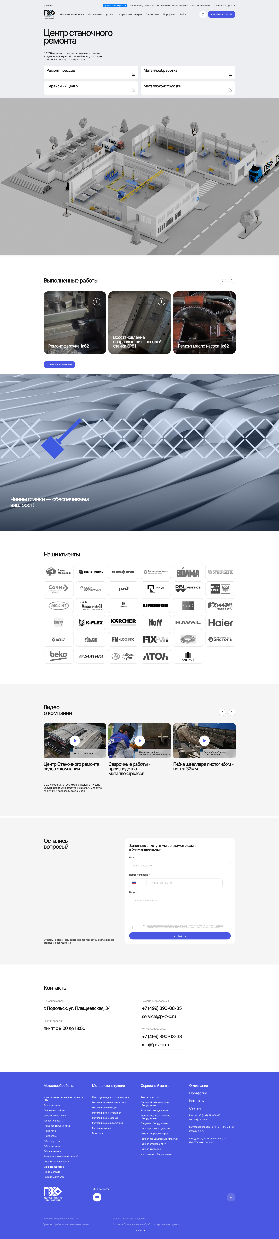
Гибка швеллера (52, 1151)
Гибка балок (50, 1135)
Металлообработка (71, 14)
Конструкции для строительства (110, 1097)
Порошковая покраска (56, 1161)
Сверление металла (55, 1115)
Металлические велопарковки (109, 1102)
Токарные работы (53, 1120)
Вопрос (133, 892)
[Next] (231, 280)
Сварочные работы (54, 1110)
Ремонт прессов (60, 70)
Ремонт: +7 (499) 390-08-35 (204, 1115)
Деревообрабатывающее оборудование (155, 1104)
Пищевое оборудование (154, 1123)
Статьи (195, 1108)
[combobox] (137, 883)
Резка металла (52, 1105)
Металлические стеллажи (106, 1112)
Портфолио (169, 14)
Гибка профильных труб (57, 1125)
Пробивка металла (54, 1176)
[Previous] (222, 280)
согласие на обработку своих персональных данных (167, 926)
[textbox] (132, 882)
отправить (180, 936)
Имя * (132, 857)
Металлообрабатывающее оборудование (155, 1117)
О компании (153, 14)
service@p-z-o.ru (159, 1016)
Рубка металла (52, 1171)
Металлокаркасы (101, 1128)
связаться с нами (221, 14)
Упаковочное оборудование (156, 1154)
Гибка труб (50, 1130)
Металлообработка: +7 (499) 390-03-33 (191, 6)
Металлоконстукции (108, 1085)
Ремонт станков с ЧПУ (153, 1143)
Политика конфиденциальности (60, 1218)
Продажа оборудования (115, 5)
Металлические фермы (105, 1117)
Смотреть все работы (59, 364)
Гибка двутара (52, 1141)
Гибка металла (52, 1146)
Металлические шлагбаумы (107, 1122)
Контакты (196, 1101)
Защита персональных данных (130, 1218)
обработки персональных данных (207, 928)
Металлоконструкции (100, 14)
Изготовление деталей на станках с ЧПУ (63, 1099)
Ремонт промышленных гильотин (159, 1138)
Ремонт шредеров (151, 1148)
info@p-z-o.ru (155, 1044)
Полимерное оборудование (156, 1128)
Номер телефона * (139, 874)
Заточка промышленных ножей (61, 1156)
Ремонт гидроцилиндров (154, 1133)
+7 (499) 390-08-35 (162, 1008)
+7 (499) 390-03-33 (162, 1036)
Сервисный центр (129, 14)
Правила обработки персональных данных (66, 1224)
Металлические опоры (104, 1107)
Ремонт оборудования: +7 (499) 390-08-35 (150, 6)
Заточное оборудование (154, 1110)
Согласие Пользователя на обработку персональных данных (146, 1224)
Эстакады (97, 1133)
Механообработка (54, 1166)
